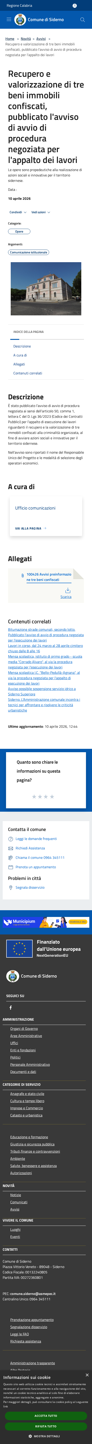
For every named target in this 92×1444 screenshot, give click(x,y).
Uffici (14, 1043)
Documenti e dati (23, 1071)
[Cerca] (82, 19)
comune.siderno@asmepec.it (33, 1293)
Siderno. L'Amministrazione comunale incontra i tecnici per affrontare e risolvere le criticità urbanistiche (44, 705)
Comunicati (18, 1202)
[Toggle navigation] (9, 19)
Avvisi (41, 38)
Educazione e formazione (29, 1137)
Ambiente (17, 1158)
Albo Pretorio (20, 1370)
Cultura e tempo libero (27, 1100)
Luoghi (15, 1229)
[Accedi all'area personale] (74, 5)
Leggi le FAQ (19, 1334)
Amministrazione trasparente (32, 1363)
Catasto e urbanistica (26, 1115)
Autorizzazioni (21, 1173)
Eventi (15, 1236)
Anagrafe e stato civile (27, 1093)
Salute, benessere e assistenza (33, 1165)
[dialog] (46, 1407)
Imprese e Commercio (26, 1108)
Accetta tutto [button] (46, 1416)
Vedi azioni (38, 212)
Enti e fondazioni (23, 1050)
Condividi (16, 212)
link (5, 1406)
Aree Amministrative (26, 1035)
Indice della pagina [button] (28, 331)
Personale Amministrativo (30, 1064)
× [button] (87, 1375)
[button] (46, 1436)
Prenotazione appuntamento (32, 1319)
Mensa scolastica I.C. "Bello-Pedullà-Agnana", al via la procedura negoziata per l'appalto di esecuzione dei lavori (44, 678)
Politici (15, 1057)
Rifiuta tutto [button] (45, 1426)
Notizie (15, 1195)
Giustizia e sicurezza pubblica (32, 1144)
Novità (26, 38)
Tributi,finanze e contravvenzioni (35, 1151)
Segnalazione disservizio (28, 1327)
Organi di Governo (24, 1028)
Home (9, 38)
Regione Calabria (19, 5)
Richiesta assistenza (25, 1341)
